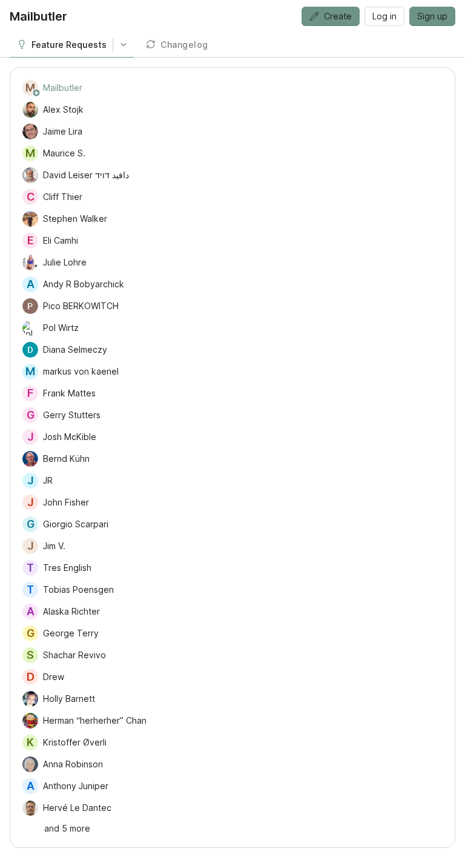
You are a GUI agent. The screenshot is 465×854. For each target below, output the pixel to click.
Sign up (432, 16)
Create (338, 16)
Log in (384, 16)
